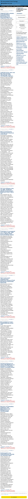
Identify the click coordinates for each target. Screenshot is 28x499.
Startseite (2, 7)
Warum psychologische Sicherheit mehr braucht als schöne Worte (7, 133)
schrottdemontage (20, 59)
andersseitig (24, 40)
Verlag (20, 62)
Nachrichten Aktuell (20, 54)
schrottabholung (19, 57)
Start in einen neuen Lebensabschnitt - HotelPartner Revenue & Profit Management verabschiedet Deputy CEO (7, 280)
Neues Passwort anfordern (22, 28)
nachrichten (20, 50)
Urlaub (17, 62)
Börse (18, 41)
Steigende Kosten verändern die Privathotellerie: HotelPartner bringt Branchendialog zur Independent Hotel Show (7, 16)
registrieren (2, 126)
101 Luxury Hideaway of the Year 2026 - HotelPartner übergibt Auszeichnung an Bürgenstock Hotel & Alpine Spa (7, 191)
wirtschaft (24, 62)
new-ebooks (23, 55)
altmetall (26, 38)
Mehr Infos (6, 494)
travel (23, 61)
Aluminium (18, 40)
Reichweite (19, 13)
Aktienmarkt (20, 39)
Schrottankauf (19, 58)
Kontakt (3, 6)
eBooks (18, 46)
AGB (14, 6)
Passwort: (22, 21)
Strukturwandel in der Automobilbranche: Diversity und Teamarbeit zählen (7, 454)
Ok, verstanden (14, 497)
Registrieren (20, 8)
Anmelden (8, 66)
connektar (11, 10)
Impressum (9, 6)
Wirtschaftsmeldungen (21, 63)
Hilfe (25, 6)
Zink (17, 64)
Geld (25, 47)
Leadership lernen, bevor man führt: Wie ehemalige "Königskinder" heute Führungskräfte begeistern (7, 74)
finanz (25, 46)
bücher (21, 43)
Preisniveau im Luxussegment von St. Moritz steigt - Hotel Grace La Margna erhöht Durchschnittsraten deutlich (7, 233)
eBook (24, 44)
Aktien (18, 37)
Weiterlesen (3, 66)
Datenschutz (20, 6)
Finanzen (19, 47)
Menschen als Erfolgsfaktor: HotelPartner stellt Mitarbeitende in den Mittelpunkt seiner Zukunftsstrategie (7, 409)
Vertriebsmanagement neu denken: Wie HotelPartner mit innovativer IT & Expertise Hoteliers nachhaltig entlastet (7, 365)
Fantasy (21, 46)
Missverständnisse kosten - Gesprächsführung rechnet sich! (6, 323)
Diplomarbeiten (19, 44)
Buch (24, 43)
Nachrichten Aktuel (21, 52)
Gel (23, 47)
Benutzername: (22, 17)
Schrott (21, 56)
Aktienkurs (23, 37)
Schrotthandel (19, 61)
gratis (17, 49)
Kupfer (20, 49)
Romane (18, 56)
